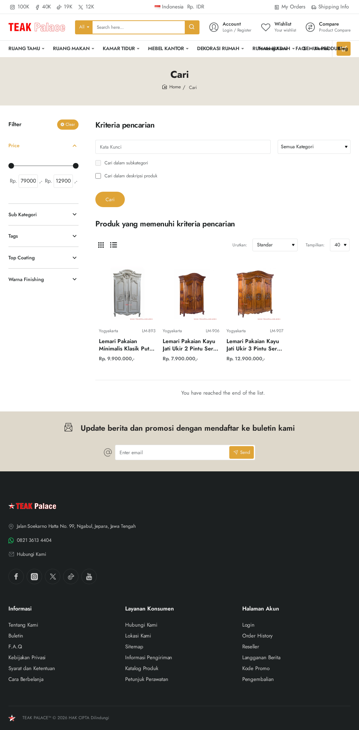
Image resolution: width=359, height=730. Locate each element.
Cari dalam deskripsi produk (130, 176)
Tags (13, 235)
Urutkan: (239, 245)
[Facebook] (16, 576)
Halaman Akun (260, 609)
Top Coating (21, 257)
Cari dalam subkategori (125, 163)
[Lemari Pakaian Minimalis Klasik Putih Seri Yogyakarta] (127, 294)
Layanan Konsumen (149, 609)
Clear (70, 124)
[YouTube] (89, 576)
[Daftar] (113, 245)
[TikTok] (71, 576)
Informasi (20, 609)
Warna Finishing (26, 279)
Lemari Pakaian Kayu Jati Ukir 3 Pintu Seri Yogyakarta (252, 345)
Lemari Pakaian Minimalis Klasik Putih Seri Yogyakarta (126, 345)
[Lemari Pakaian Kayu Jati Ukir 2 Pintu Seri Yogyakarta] (191, 294)
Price (14, 145)
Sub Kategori (22, 214)
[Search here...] (192, 27)
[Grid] (101, 245)
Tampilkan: (315, 245)
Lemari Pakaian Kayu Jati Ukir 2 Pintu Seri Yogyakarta (189, 345)
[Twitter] (52, 576)
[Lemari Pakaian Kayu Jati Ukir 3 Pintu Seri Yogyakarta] (254, 294)
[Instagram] (34, 576)
